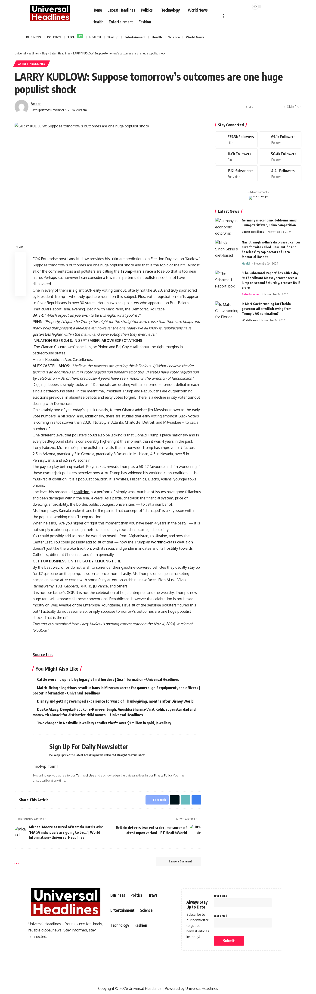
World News (250, 320)
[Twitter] (280, 139)
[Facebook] (236, 139)
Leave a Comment (180, 861)
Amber (36, 103)
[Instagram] (280, 156)
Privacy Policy (163, 775)
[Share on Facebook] (258, 106)
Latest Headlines (31, 63)
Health (246, 263)
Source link (43, 654)
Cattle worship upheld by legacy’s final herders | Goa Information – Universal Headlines (108, 679)
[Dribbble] (280, 173)
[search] (245, 7)
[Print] (279, 106)
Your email (220, 916)
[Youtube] (236, 173)
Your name (220, 895)
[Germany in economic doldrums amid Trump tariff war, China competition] (226, 226)
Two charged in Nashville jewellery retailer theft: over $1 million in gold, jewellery (104, 723)
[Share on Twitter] (265, 106)
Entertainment (251, 294)
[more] (223, 16)
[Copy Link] (272, 106)
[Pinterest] (236, 156)
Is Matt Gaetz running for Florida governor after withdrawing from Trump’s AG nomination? (266, 309)
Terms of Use (85, 775)
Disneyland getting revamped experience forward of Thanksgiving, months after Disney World (115, 701)
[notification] (234, 7)
